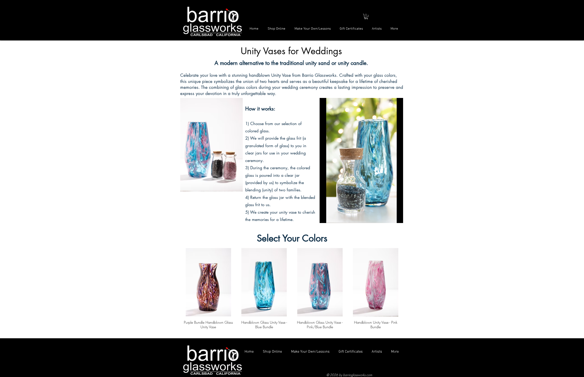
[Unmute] (333, 217)
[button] (366, 16)
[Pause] (325, 217)
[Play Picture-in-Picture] (389, 217)
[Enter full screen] (397, 217)
